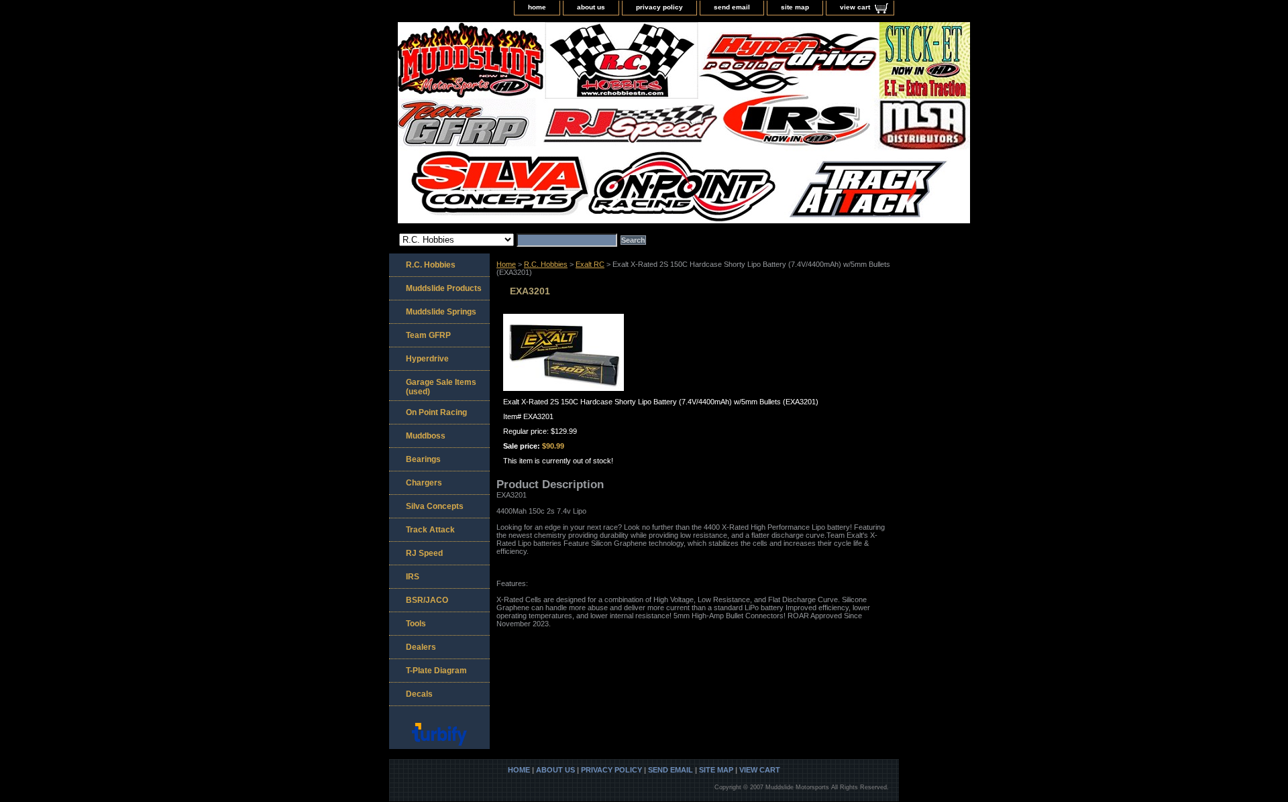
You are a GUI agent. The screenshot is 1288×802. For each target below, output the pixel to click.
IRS (412, 576)
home (537, 7)
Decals (419, 694)
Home (506, 264)
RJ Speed (424, 553)
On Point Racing (436, 412)
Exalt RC (590, 264)
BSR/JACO (427, 600)
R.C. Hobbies (546, 264)
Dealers (421, 647)
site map (795, 7)
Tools (416, 623)
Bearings (423, 459)
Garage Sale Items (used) (441, 387)
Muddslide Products (444, 288)
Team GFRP (428, 335)
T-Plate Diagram (436, 670)
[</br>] (556, 124)
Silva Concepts (435, 506)
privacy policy (659, 7)
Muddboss (425, 436)
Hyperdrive (427, 358)
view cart (855, 7)
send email (732, 7)
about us (591, 7)
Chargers (424, 483)
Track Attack (430, 529)
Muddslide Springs (441, 312)
